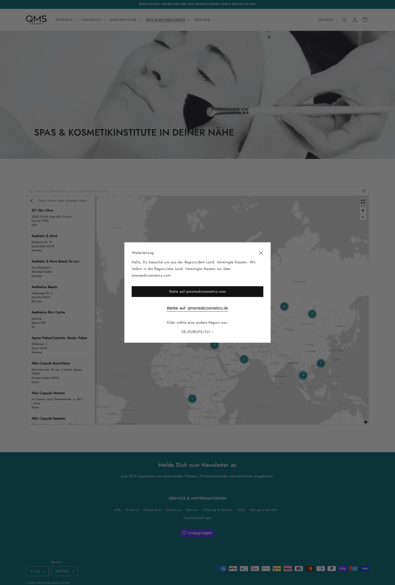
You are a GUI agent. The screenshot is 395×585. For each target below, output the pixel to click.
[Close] (261, 253)
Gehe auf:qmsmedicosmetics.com (197, 291)
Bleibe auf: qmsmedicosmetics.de (197, 308)
